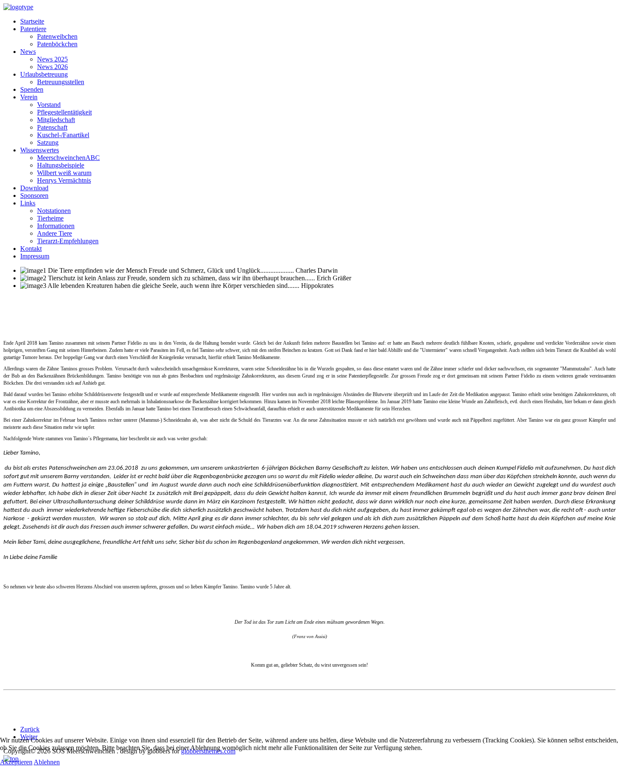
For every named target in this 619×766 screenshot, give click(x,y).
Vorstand (49, 104)
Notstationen (54, 210)
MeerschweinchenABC (68, 157)
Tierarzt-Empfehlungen (68, 241)
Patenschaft (52, 127)
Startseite (32, 21)
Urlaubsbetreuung (44, 74)
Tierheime (50, 218)
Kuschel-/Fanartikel (63, 134)
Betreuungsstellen (60, 81)
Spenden (31, 89)
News (28, 51)
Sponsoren (34, 195)
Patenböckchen (57, 44)
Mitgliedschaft (56, 119)
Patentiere (33, 28)
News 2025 (52, 59)
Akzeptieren (16, 762)
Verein (28, 97)
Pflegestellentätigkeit (64, 112)
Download (34, 188)
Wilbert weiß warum (64, 172)
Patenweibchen (57, 36)
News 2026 (52, 66)
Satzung (48, 142)
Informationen (56, 225)
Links (27, 203)
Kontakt (31, 248)
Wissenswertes (39, 150)
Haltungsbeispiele (60, 165)
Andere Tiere (54, 233)
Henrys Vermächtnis (64, 180)
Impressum (34, 256)
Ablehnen (47, 762)
